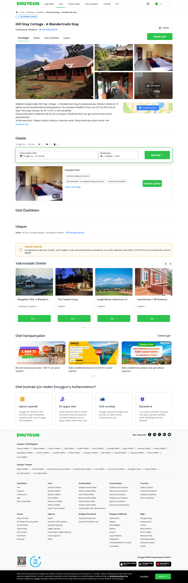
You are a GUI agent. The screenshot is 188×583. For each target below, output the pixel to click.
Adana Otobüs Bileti (87, 501)
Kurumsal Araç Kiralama (119, 505)
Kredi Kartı (21, 535)
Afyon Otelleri (153, 452)
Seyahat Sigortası (55, 525)
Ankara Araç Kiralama (118, 491)
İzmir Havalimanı (147, 498)
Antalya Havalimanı (148, 494)
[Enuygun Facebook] (149, 435)
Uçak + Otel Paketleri (56, 508)
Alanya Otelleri (23, 448)
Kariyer (112, 532)
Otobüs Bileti (85, 483)
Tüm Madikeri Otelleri (28, 16)
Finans (20, 514)
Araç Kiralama (115, 483)
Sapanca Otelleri (137, 452)
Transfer (144, 483)
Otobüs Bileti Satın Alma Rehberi (92, 508)
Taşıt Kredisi (22, 528)
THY (18, 487)
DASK (50, 539)
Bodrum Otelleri (54, 494)
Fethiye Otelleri (54, 505)
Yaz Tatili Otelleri (40, 473)
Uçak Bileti (22, 483)
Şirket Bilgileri (114, 525)
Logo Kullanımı (115, 535)
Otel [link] (22, 12)
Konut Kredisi (22, 525)
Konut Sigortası (54, 535)
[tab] (23, 37)
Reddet (37, 579)
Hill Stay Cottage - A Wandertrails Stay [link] (62, 12)
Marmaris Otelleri (55, 501)
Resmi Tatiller (145, 532)
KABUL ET (163, 576)
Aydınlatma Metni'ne (119, 576)
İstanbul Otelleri (54, 487)
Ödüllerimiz (114, 539)
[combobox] (59, 156)
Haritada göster (150, 107)
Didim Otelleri (83, 448)
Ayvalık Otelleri (59, 452)
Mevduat (20, 539)
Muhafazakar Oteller (82, 469)
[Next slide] (58, 183)
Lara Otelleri (22, 457)
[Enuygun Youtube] (169, 435)
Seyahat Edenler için (87, 518)
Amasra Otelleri (43, 452)
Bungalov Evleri (134, 469)
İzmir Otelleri (53, 498)
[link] (17, 12)
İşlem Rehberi (146, 528)
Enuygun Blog (146, 518)
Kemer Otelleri (54, 448)
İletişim (112, 521)
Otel (50, 483)
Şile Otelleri (106, 452)
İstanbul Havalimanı (148, 491)
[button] (94, 71)
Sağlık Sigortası (54, 528)
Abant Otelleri (160, 448)
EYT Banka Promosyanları (27, 521)
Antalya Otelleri (54, 491)
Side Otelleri (69, 448)
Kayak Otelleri (150, 469)
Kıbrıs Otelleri (98, 448)
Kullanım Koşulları (147, 542)
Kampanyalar (146, 521)
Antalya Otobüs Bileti (87, 505)
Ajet (18, 498)
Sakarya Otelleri (144, 448)
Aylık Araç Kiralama (117, 501)
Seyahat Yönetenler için (88, 521)
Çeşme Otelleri (39, 448)
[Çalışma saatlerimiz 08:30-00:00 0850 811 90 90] (148, 2)
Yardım (143, 525)
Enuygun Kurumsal (87, 514)
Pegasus (20, 491)
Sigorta (51, 514)
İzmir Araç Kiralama (117, 494)
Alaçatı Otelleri (120, 452)
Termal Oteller (38, 469)
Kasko (50, 518)
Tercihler (144, 576)
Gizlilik (143, 546)
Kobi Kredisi (22, 532)
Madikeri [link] (40, 12)
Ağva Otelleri (128, 448)
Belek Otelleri (74, 452)
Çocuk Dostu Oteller (116, 469)
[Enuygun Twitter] (159, 435)
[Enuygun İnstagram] (154, 435)
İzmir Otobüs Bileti (86, 494)
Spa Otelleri (100, 469)
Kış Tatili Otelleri (23, 473)
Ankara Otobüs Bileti (87, 491)
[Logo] (28, 4)
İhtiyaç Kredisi (23, 518)
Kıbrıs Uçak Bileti (24, 501)
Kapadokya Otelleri (25, 452)
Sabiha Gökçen (146, 487)
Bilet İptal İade (146, 535)
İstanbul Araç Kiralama (118, 487)
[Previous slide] (20, 183)
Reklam (112, 528)
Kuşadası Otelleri (91, 452)
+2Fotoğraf (155, 85)
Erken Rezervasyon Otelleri (58, 469)
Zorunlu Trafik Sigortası (57, 521)
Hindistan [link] (30, 12)
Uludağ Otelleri (113, 448)
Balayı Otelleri (22, 469)
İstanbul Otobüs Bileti (87, 487)
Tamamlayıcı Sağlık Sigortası (59, 532)
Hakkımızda (114, 518)
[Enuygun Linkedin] (164, 435)
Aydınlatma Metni (147, 539)
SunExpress (22, 494)
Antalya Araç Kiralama (118, 498)
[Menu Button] (117, 4)
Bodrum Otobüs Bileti (87, 498)
